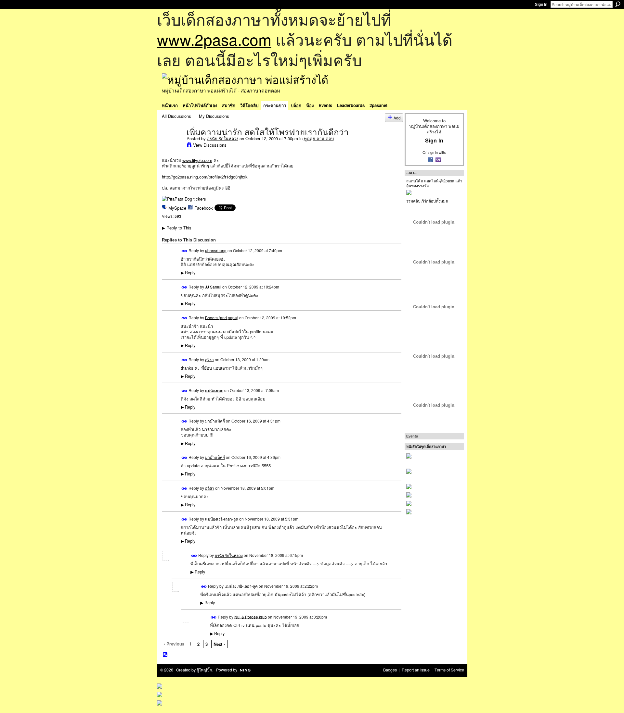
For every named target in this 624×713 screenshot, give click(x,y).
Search (617, 4)
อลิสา (209, 488)
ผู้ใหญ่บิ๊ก (204, 670)
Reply (188, 273)
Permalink (184, 251)
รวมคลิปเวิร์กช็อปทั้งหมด (427, 200)
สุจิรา (209, 359)
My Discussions (214, 116)
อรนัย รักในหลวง (222, 138)
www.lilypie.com (197, 160)
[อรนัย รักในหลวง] (172, 145)
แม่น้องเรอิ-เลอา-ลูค (221, 519)
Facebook (203, 208)
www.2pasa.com (214, 39)
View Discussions (210, 145)
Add (397, 117)
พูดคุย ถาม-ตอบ (319, 138)
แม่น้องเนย (214, 390)
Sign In (541, 4)
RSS (165, 655)
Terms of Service (449, 670)
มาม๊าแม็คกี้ (215, 421)
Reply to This (176, 228)
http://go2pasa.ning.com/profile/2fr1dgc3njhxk (205, 177)
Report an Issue (416, 670)
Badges (390, 670)
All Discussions (176, 116)
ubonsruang (216, 250)
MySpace (177, 208)
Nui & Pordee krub (250, 616)
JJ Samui (213, 286)
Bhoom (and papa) (221, 317)
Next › (219, 644)
